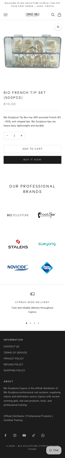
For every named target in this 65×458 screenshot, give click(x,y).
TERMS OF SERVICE (15, 352)
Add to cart (32, 149)
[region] (32, 304)
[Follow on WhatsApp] (43, 435)
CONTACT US (11, 346)
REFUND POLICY (13, 364)
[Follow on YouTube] (24, 435)
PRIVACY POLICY (14, 358)
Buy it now (32, 159)
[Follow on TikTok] (33, 435)
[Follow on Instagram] (15, 435)
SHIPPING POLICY (14, 370)
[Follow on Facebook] (5, 435)
